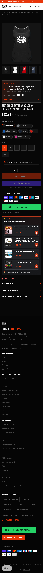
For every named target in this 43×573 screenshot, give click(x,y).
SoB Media (26, 569)
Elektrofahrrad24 (10, 499)
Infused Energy (23, 510)
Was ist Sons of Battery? (11, 395)
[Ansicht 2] (15, 70)
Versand (5, 470)
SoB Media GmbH (8, 379)
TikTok (14, 348)
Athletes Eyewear (10, 515)
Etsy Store (6, 365)
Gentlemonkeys (27, 515)
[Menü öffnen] (10, 6)
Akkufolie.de (6, 369)
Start (4, 12)
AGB (3, 466)
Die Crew (5, 387)
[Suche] (35, 6)
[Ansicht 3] (24, 70)
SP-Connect (8, 510)
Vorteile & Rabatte (8, 428)
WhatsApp (6, 348)
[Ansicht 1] (6, 70)
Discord (33, 344)
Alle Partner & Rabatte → (13, 520)
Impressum (6, 474)
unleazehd (34, 505)
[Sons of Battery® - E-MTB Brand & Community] (4, 6)
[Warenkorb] (39, 6)
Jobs (4, 411)
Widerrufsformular (9, 482)
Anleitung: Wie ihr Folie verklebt (18, 296)
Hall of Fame (6, 436)
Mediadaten (6, 403)
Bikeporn (5, 440)
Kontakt (5, 415)
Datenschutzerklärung (10, 462)
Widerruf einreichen (13, 537)
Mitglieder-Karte (8, 432)
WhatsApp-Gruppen (9, 444)
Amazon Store (7, 361)
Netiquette (6, 407)
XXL (31, 148)
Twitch (21, 348)
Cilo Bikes (21, 505)
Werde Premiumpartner (10, 391)
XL (23, 148)
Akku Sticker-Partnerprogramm (13, 448)
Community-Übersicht (10, 424)
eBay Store (6, 357)
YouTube (24, 344)
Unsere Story (6, 383)
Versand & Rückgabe (11, 290)
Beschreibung (8, 283)
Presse (4, 399)
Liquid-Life (26, 499)
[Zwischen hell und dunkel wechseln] (31, 6)
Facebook (6, 344)
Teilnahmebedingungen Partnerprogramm (17, 486)
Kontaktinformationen (10, 478)
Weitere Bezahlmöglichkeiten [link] (21, 188)
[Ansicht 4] (33, 70)
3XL (5, 154)
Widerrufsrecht (7, 458)
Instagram (15, 344)
